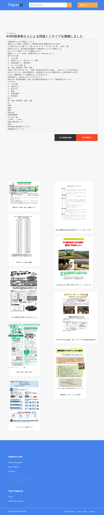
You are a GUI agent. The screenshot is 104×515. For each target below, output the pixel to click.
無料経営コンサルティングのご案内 (70, 394)
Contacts (11, 471)
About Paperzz (13, 467)
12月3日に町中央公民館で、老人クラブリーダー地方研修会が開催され (76, 340)
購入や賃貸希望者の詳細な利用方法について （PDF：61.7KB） (74, 230)
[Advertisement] (52, 21)
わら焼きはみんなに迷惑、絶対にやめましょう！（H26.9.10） (74, 285)
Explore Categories (15, 462)
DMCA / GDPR (82, 512)
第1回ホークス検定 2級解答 (24, 262)
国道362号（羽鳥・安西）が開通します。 (24, 207)
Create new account (15, 501)
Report (87, 137)
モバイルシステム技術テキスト (24, 427)
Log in (10, 496)
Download (66, 137)
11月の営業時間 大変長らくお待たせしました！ (24, 317)
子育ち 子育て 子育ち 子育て (24, 372)
